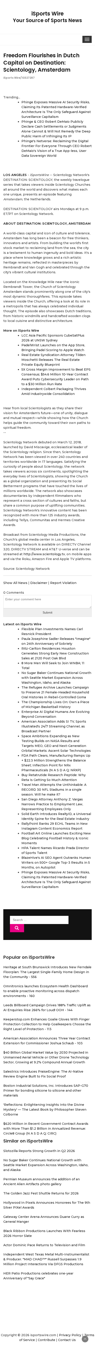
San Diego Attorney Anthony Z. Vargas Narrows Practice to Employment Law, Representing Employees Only (52, 804)
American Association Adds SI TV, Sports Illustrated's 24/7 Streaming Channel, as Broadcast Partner (53, 726)
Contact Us (67, 1340)
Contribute (46, 1340)
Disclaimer (38, 583)
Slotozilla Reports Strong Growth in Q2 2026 (39, 1151)
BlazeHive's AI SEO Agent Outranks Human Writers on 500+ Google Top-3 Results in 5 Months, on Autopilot (56, 862)
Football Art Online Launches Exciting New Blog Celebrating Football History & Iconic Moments (56, 838)
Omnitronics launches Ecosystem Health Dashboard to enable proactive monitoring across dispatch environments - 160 (45, 991)
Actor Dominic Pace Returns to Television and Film (44, 1245)
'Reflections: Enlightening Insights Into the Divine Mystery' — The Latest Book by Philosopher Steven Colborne (44, 1109)
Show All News (15, 583)
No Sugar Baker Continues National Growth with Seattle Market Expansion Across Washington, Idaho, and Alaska (56, 678)
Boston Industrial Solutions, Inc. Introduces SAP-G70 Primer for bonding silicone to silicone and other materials (45, 1090)
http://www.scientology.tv (44, 554)
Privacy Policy (70, 1335)
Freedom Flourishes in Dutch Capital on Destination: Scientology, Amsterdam (41, 62)
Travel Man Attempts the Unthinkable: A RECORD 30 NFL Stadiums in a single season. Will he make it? (53, 789)
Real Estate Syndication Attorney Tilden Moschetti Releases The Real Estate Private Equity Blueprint (53, 360)
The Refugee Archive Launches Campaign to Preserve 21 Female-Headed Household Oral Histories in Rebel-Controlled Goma (55, 692)
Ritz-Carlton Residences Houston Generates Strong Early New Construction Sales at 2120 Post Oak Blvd (55, 653)
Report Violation (63, 583)
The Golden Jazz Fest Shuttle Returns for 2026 (41, 1193)
